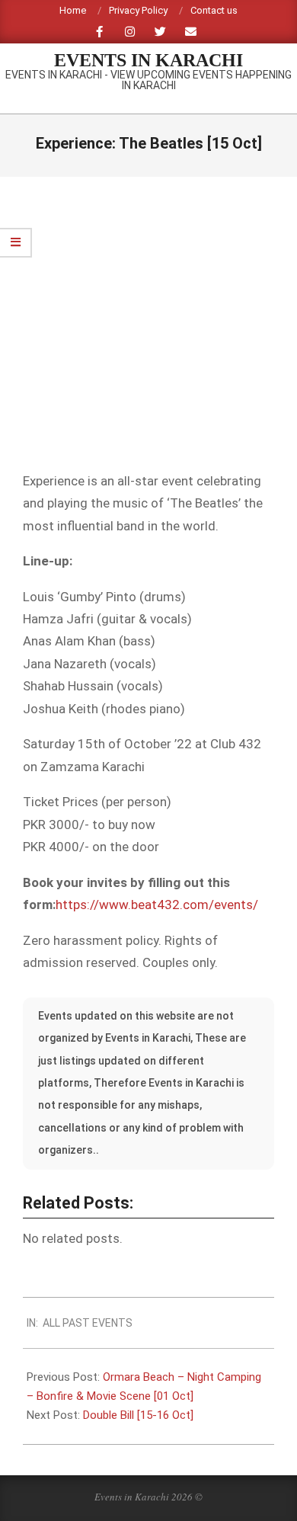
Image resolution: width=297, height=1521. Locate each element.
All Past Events (88, 1323)
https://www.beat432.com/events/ (157, 904)
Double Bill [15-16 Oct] (138, 1415)
